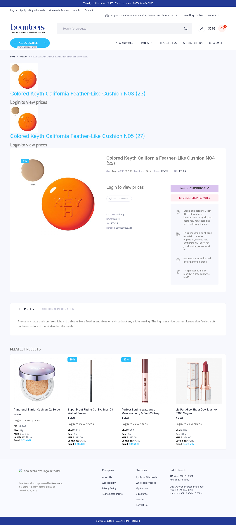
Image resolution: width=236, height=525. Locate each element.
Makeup (23, 56)
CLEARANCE (216, 43)
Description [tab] (26, 309)
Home (12, 56)
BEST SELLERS (168, 43)
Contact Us (142, 505)
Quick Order (142, 493)
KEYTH (164, 171)
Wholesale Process (59, 10)
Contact (88, 10)
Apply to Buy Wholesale (32, 10)
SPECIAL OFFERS (192, 43)
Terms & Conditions (112, 493)
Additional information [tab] (58, 309)
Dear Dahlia (189, 444)
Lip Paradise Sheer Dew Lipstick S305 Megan (196, 411)
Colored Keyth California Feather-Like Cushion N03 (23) (77, 93)
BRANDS (144, 43)
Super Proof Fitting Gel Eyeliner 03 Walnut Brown (90, 411)
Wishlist (77, 10)
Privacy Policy (109, 488)
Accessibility (109, 482)
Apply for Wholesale (146, 477)
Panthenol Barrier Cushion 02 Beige (37, 409)
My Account (142, 488)
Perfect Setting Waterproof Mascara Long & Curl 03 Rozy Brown (141, 411)
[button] (119, 199)
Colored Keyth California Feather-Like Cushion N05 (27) (77, 136)
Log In (13, 10)
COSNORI (26, 440)
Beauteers (56, 483)
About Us (107, 477)
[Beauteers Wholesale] (28, 28)
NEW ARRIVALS (124, 43)
